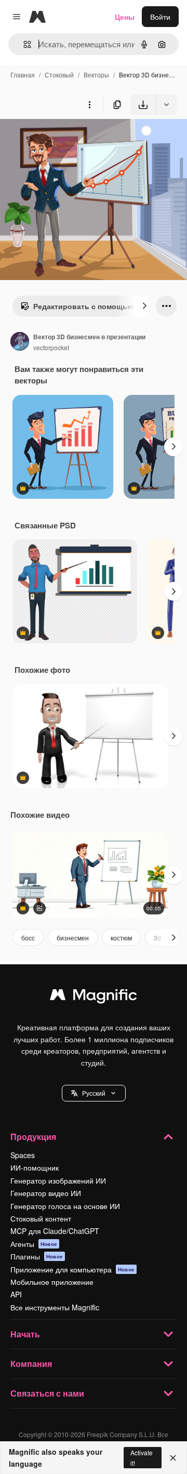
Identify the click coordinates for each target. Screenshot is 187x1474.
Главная (22, 74)
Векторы (96, 74)
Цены (125, 16)
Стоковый (59, 74)
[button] (94, 1093)
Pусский (93, 1092)
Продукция (33, 1137)
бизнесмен (73, 937)
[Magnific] (93, 997)
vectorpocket (51, 347)
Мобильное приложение (52, 1282)
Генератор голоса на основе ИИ (65, 1206)
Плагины (36, 1256)
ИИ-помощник (34, 1167)
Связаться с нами (47, 1393)
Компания (31, 1364)
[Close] (173, 1458)
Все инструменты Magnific (54, 1307)
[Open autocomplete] (23, 44)
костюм (121, 937)
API (16, 1294)
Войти (160, 16)
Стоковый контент (40, 1218)
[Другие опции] (89, 104)
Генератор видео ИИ (45, 1193)
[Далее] (144, 306)
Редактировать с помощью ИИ (89, 306)
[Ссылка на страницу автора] (19, 342)
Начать (25, 1334)
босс (28, 937)
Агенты (33, 1244)
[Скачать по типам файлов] (166, 104)
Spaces (22, 1155)
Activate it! (141, 1457)
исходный (69, 139)
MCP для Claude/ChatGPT (54, 1231)
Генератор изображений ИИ (58, 1180)
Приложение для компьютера (72, 1269)
